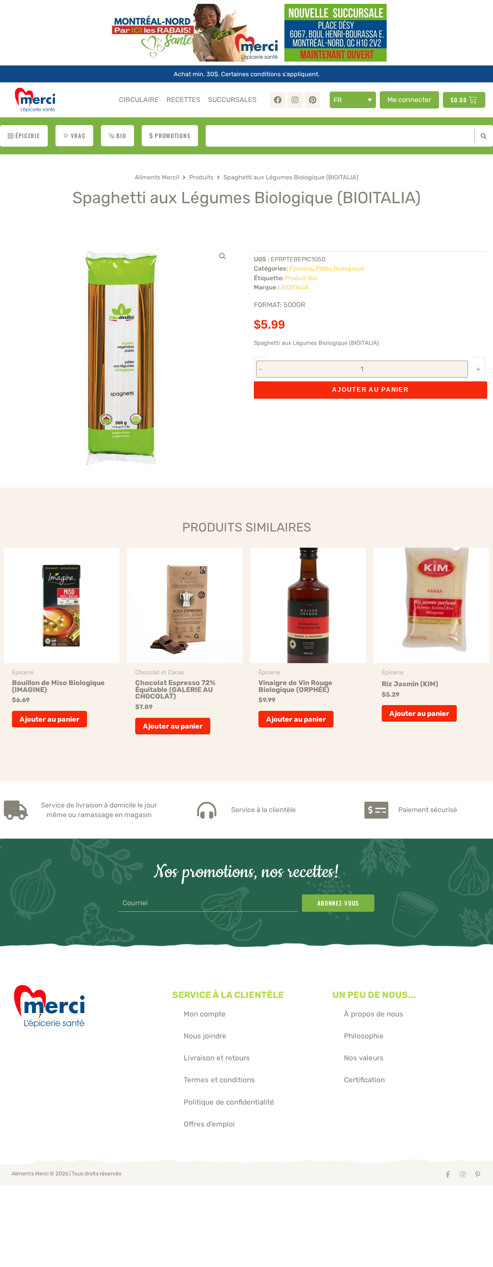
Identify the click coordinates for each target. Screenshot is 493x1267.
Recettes (183, 99)
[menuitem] (353, 100)
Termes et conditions (219, 1079)
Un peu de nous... (374, 995)
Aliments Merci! (157, 177)
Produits (201, 177)
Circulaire (139, 99)
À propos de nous (373, 1014)
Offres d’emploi (209, 1124)
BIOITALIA (295, 287)
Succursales (232, 99)
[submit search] (482, 136)
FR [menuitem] (338, 100)
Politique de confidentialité (229, 1102)
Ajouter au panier (370, 389)
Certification (364, 1079)
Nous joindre (205, 1035)
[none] (353, 100)
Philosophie (364, 1035)
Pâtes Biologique (340, 268)
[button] (223, 256)
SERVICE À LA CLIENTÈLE (228, 995)
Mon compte (205, 1014)
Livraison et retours (217, 1057)
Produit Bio (301, 278)
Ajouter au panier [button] (49, 719)
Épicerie (301, 268)
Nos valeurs (364, 1057)
